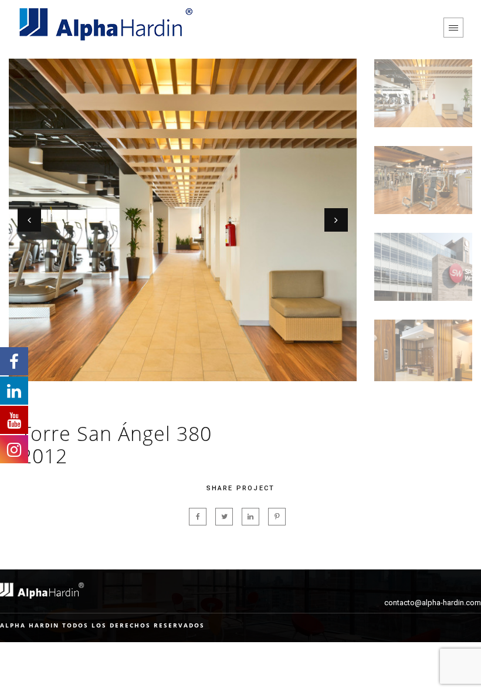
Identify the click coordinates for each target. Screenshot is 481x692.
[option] (183, 220)
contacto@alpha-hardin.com (432, 602)
